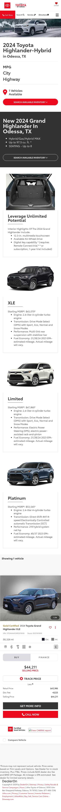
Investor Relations (42, 793)
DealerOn (24, 784)
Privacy (40, 784)
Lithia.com (6, 793)
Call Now (32, 714)
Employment (7, 796)
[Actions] (55, 627)
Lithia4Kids (18, 796)
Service (30, 14)
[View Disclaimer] (30, 647)
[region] (30, 692)
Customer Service (26, 793)
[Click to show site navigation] (57, 15)
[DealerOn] (9, 780)
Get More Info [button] (30, 706)
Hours (22, 787)
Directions (43, 14)
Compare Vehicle (17, 740)
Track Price (32, 678)
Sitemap (32, 784)
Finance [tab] (44, 657)
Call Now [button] (8, 15)
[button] (58, 598)
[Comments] (56, 647)
